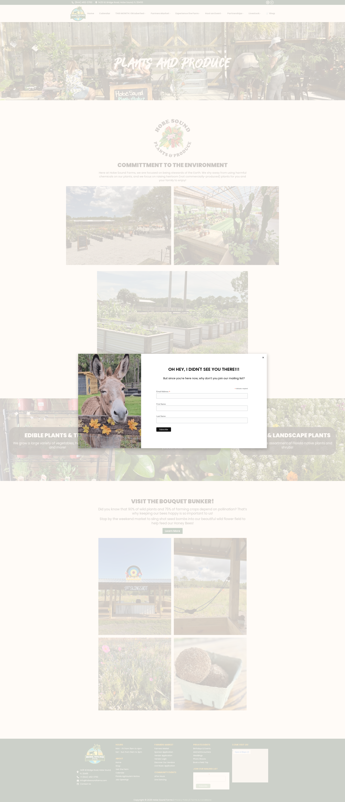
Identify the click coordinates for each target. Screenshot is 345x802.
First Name (161, 404)
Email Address (163, 391)
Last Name (161, 416)
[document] (172, 401)
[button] (263, 357)
